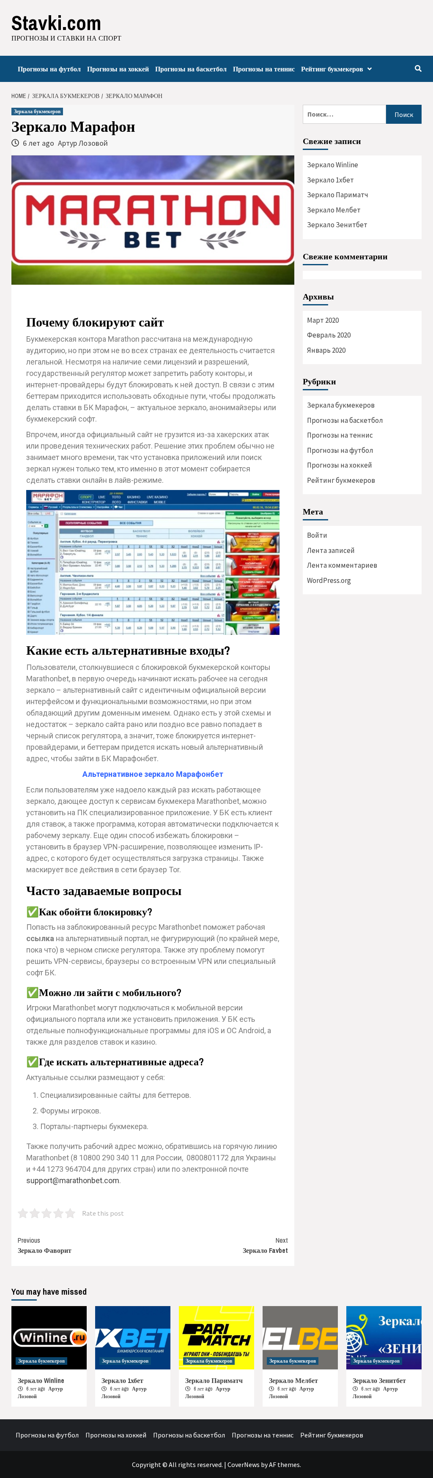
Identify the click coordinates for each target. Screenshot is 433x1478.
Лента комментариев (342, 565)
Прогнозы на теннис (264, 68)
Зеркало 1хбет (330, 180)
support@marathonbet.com (72, 1180)
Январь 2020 (326, 350)
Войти (317, 535)
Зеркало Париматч (337, 194)
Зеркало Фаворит (44, 1245)
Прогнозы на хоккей (118, 68)
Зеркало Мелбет (334, 210)
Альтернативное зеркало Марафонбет (152, 774)
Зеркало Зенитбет (337, 224)
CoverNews (243, 1464)
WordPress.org (329, 580)
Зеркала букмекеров (37, 111)
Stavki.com (56, 22)
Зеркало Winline (332, 164)
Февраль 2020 (329, 335)
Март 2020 (323, 320)
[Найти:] (344, 114)
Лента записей (331, 550)
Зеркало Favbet (265, 1245)
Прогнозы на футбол (49, 68)
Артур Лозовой (83, 143)
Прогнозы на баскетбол (191, 68)
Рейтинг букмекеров (332, 68)
